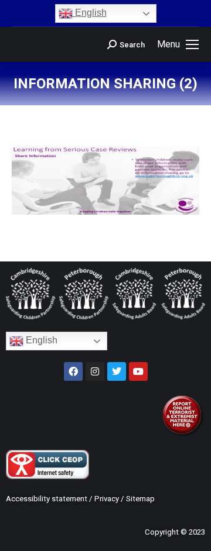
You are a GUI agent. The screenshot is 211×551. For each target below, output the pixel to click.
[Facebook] (73, 371)
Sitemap (140, 498)
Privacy (106, 498)
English (90, 13)
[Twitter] (116, 371)
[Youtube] (138, 371)
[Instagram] (95, 371)
